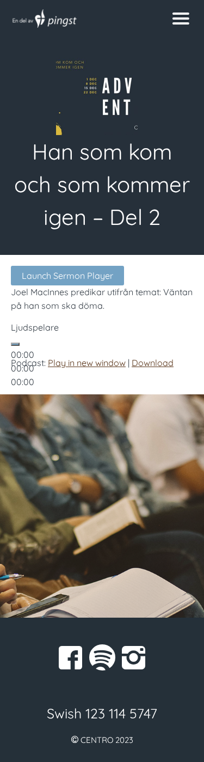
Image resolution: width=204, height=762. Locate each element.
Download (153, 362)
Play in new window (87, 362)
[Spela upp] (15, 344)
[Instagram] (133, 657)
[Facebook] (70, 657)
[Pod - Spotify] (102, 657)
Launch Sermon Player (67, 275)
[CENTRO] (77, 18)
